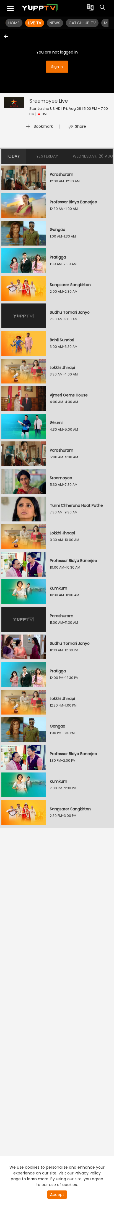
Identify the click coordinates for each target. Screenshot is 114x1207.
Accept (57, 1194)
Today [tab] (13, 156)
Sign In (57, 66)
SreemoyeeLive (48, 100)
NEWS (55, 23)
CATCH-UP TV (82, 23)
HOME (14, 23)
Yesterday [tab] (47, 156)
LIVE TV (34, 23)
